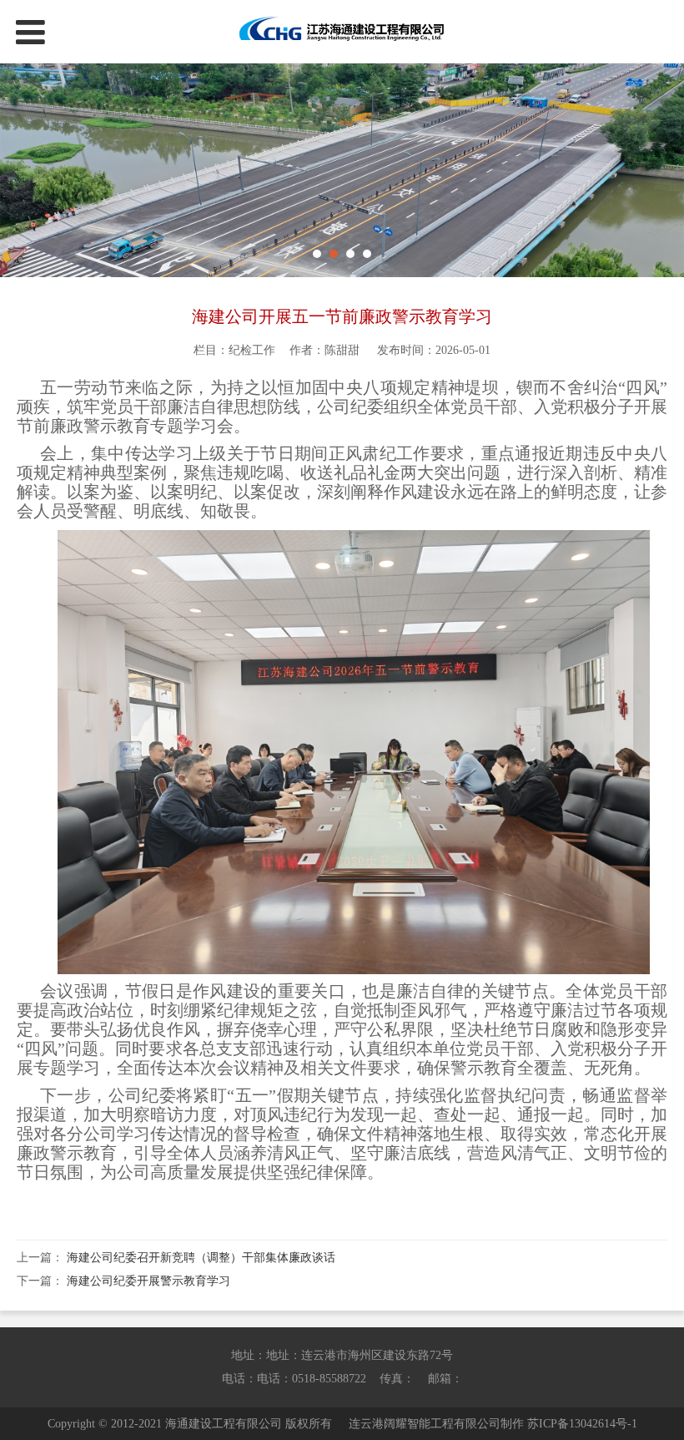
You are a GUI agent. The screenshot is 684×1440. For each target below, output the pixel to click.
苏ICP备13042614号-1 (582, 1423)
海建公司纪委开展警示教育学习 (148, 1281)
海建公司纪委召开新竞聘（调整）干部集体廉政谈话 (201, 1257)
